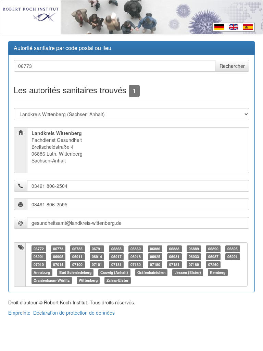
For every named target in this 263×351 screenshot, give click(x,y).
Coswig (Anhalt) (114, 272)
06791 (97, 248)
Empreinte (19, 312)
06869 (135, 248)
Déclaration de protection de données (74, 312)
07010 (39, 264)
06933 (194, 256)
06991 (232, 256)
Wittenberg (88, 280)
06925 (155, 256)
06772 (39, 248)
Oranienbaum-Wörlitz (52, 280)
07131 (116, 264)
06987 (213, 256)
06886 (155, 248)
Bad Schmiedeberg (75, 272)
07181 (174, 264)
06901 (39, 256)
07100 (77, 264)
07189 (194, 264)
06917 (116, 256)
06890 (213, 248)
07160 (135, 264)
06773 (58, 248)
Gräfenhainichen (151, 272)
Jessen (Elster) (188, 272)
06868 (116, 248)
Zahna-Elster (117, 280)
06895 (232, 248)
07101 (97, 264)
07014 (58, 264)
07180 (155, 264)
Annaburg (42, 272)
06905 (58, 256)
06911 (77, 256)
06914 (97, 256)
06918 (135, 256)
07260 (213, 264)
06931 (174, 256)
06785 (77, 248)
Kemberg (217, 272)
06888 (174, 248)
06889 (194, 248)
